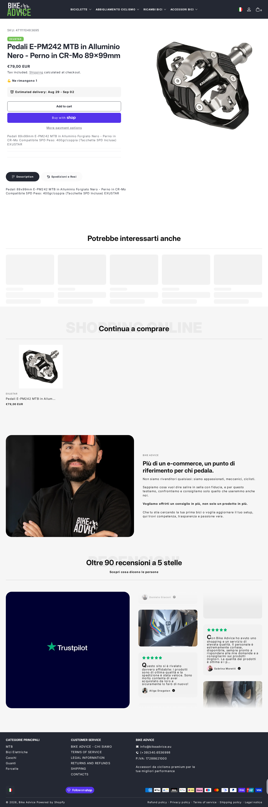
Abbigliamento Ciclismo (115, 9)
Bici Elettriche (17, 752)
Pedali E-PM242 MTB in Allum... (30, 398)
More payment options (64, 128)
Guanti (11, 763)
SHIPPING (78, 768)
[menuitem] (36, 747)
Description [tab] (25, 176)
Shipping (36, 72)
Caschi (11, 758)
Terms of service (205, 802)
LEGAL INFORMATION (88, 758)
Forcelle (12, 768)
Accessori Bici (182, 9)
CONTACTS (80, 774)
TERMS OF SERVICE (86, 752)
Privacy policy (180, 802)
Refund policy (157, 802)
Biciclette (79, 9)
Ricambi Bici (152, 9)
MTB (9, 746)
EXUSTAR (15, 39)
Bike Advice (27, 802)
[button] (240, 9)
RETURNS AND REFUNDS (90, 763)
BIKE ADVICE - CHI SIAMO (91, 746)
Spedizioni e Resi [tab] (64, 176)
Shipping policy (231, 802)
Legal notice (253, 802)
